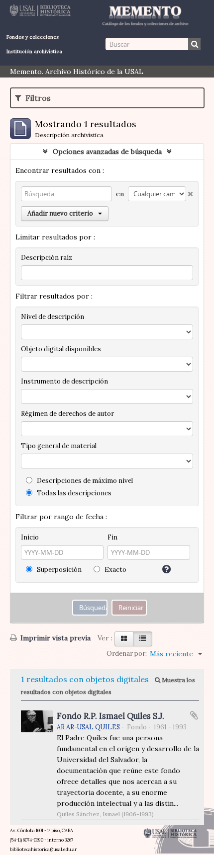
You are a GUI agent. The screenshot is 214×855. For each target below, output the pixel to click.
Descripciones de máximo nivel (84, 480)
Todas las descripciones (73, 493)
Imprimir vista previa (54, 637)
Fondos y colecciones (32, 37)
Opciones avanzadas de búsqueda (107, 151)
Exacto (114, 569)
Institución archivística (34, 51)
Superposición (58, 569)
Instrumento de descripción (64, 381)
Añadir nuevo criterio (60, 213)
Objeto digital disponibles (61, 349)
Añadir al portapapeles (194, 715)
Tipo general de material (59, 446)
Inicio (30, 537)
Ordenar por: (127, 653)
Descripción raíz (46, 257)
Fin (112, 537)
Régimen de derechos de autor (67, 413)
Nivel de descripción (52, 316)
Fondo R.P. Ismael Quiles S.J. (110, 716)
